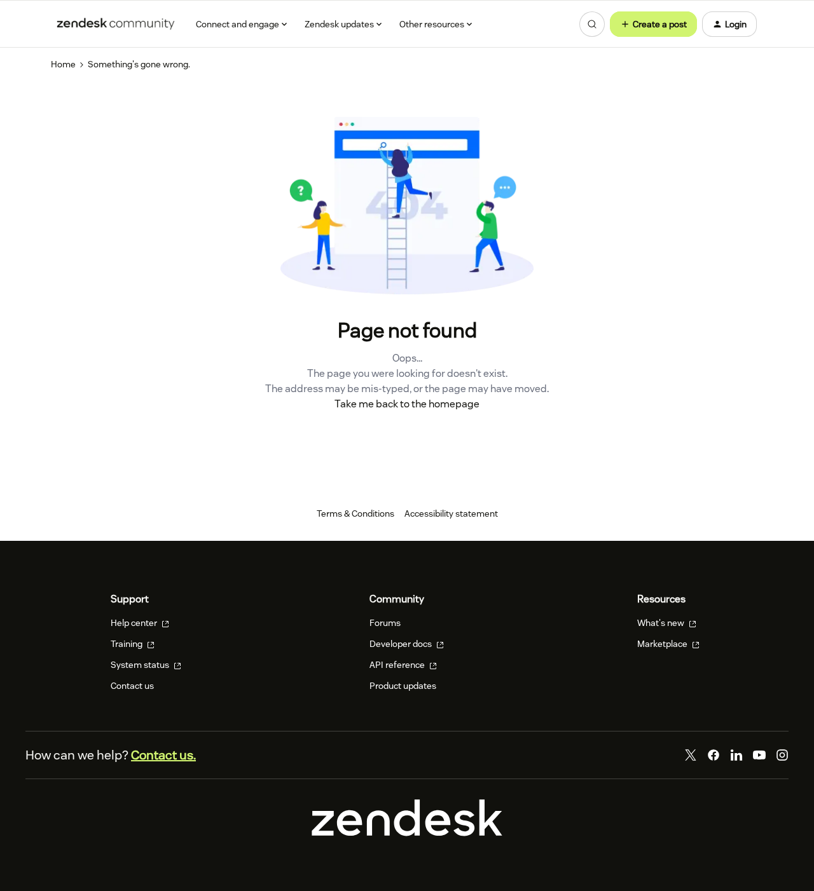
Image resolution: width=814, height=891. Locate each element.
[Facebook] (713, 755)
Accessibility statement (451, 513)
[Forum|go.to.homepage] (116, 24)
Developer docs (401, 644)
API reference (398, 664)
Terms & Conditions (355, 513)
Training (127, 644)
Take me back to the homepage (407, 404)
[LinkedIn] (736, 755)
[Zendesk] (407, 833)
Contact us (132, 685)
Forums (385, 623)
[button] (653, 24)
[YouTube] (759, 755)
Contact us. (163, 755)
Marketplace (663, 644)
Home (63, 64)
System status (141, 664)
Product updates (402, 685)
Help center (135, 623)
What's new (661, 623)
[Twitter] (690, 755)
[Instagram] (782, 755)
